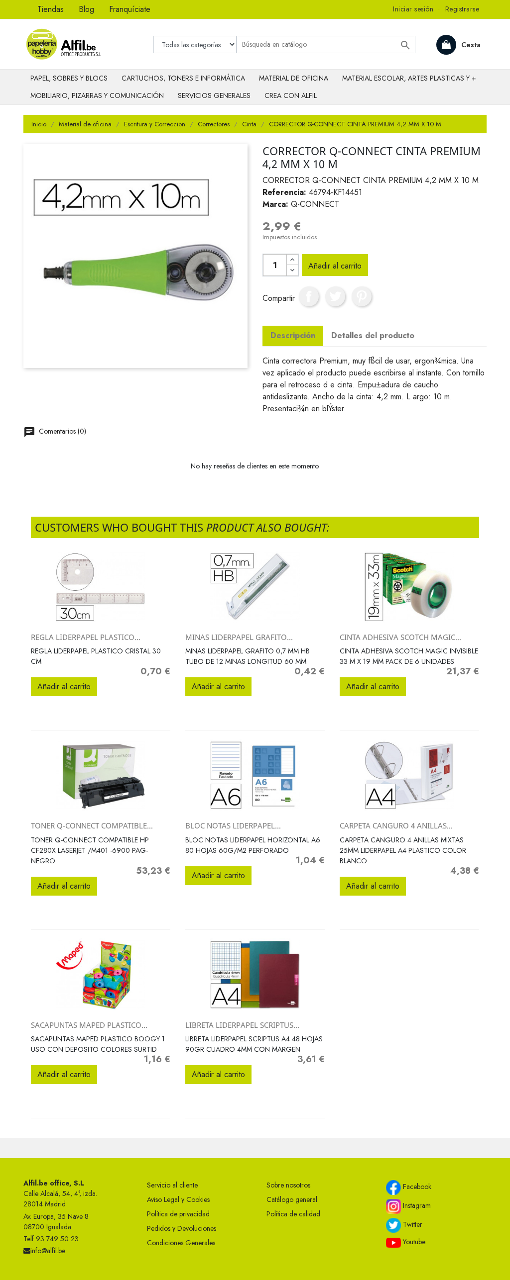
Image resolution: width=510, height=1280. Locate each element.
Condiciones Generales (181, 1243)
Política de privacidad (178, 1214)
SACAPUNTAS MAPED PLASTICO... (89, 1025)
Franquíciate (129, 9)
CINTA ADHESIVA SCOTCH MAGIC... (400, 637)
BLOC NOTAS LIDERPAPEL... (233, 825)
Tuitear (335, 296)
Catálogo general (291, 1199)
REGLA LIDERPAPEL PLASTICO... (85, 637)
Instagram (416, 1206)
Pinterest (362, 296)
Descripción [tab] (292, 335)
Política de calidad (293, 1214)
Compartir (309, 296)
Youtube (413, 1242)
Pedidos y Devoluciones (181, 1228)
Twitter (411, 1225)
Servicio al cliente (172, 1185)
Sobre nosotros (288, 1185)
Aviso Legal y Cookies (178, 1199)
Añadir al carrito (335, 266)
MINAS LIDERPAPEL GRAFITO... (239, 637)
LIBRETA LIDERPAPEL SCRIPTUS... (242, 1025)
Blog (86, 9)
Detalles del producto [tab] (372, 335)
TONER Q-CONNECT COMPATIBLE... (92, 825)
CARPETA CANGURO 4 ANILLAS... (396, 825)
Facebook (416, 1187)
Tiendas (50, 9)
